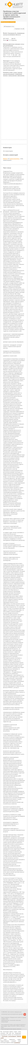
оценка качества (12, 75)
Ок (24, 1037)
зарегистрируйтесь (14, 158)
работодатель (20, 75)
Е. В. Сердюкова (12, 40)
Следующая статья (18, 28)
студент (15, 72)
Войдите (5, 158)
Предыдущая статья (9, 26)
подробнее (17, 1042)
